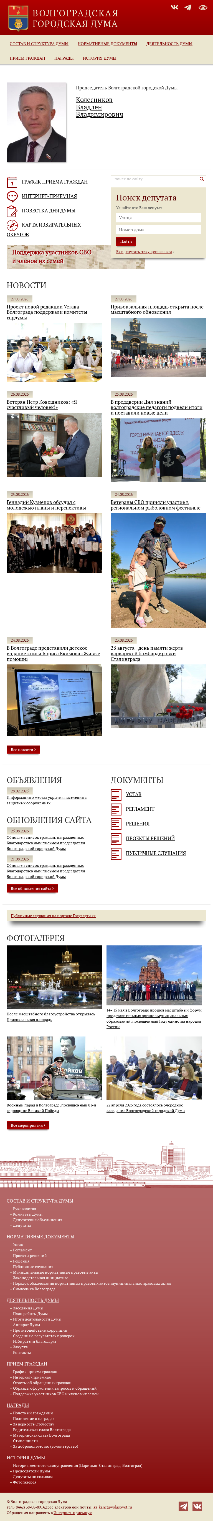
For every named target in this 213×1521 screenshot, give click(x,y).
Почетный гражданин (33, 1412)
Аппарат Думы (26, 1324)
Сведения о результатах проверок (44, 1335)
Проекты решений (150, 838)
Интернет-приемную (73, 1512)
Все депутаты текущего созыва (144, 251)
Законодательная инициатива (41, 1277)
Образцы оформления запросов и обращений (55, 1388)
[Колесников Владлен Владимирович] (36, 121)
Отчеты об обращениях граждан (42, 1382)
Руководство (24, 1208)
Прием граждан (27, 58)
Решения (137, 823)
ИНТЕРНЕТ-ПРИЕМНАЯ (49, 196)
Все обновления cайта (32, 888)
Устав (133, 794)
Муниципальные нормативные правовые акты (55, 1272)
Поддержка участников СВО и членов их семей (56, 1393)
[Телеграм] (183, 1506)
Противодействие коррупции (40, 1330)
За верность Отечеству (33, 1424)
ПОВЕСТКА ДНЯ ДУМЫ (48, 210)
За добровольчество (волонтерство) (45, 1446)
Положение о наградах (33, 1418)
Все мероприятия (28, 1124)
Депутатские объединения (37, 1219)
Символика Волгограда (34, 1288)
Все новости (23, 749)
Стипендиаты (25, 1440)
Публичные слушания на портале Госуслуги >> (53, 915)
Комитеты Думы (27, 1214)
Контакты (22, 1352)
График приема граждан (35, 1371)
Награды (64, 58)
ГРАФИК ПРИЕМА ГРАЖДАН (55, 182)
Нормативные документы (107, 43)
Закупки (21, 1346)
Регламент (140, 809)
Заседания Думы (28, 1308)
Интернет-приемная (32, 1377)
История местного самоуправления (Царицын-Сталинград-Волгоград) (78, 1465)
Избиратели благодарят (35, 1341)
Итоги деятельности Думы (37, 1319)
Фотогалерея (24, 1482)
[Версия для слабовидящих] (203, 7)
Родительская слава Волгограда (42, 1429)
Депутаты (22, 1225)
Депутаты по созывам (33, 1476)
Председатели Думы (31, 1471)
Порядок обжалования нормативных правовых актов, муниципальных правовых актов (92, 1283)
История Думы (99, 58)
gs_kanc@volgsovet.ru (112, 1507)
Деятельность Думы (169, 43)
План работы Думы (30, 1313)
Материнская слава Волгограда (41, 1435)
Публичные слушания (156, 853)
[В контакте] (197, 1506)
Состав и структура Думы (39, 43)
